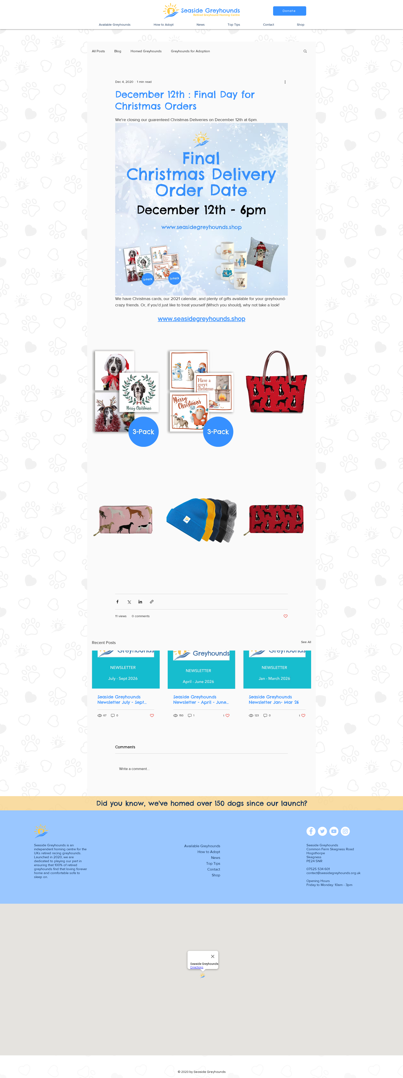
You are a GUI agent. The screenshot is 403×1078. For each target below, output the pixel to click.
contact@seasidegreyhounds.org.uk (333, 873)
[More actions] (285, 81)
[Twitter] (322, 831)
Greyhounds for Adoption (190, 51)
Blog (117, 51)
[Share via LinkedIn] (140, 601)
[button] (305, 51)
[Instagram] (345, 831)
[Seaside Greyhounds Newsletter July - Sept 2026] (126, 670)
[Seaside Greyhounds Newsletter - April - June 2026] (202, 670)
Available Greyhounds (202, 846)
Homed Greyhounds (146, 51)
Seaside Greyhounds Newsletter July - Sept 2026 (120, 699)
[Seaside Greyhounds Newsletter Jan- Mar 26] (277, 670)
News (215, 858)
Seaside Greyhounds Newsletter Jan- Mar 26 (274, 699)
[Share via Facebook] (117, 601)
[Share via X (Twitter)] (129, 601)
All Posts (98, 51)
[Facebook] (311, 831)
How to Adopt (209, 852)
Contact (213, 869)
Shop (216, 875)
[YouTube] (333, 831)
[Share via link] (151, 601)
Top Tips (213, 863)
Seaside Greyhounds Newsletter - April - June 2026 (199, 699)
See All (306, 642)
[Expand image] (127, 391)
